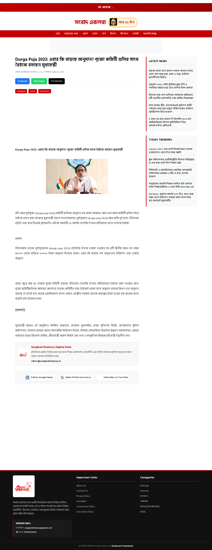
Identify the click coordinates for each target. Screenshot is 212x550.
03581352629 (30, 532)
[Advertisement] (106, 47)
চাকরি (136, 34)
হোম (58, 34)
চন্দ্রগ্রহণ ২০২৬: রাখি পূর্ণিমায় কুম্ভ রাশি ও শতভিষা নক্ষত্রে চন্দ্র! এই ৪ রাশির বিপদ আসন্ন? (171, 86)
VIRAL (143, 512)
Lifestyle (144, 486)
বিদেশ (113, 34)
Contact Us (82, 491)
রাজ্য (94, 34)
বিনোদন (124, 34)
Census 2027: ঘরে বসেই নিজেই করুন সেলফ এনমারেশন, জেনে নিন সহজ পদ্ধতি (170, 151)
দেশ (104, 34)
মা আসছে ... (106, 7)
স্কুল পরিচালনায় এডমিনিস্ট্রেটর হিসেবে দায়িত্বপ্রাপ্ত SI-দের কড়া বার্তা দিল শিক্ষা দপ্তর (171, 161)
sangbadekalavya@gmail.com (38, 528)
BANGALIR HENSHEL (150, 506)
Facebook (22, 81)
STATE (32, 91)
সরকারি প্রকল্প (149, 34)
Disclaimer (81, 501)
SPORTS (144, 496)
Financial (144, 491)
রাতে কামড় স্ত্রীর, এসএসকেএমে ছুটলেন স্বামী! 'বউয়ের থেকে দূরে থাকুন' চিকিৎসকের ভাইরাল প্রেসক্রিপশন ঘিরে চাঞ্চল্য (171, 108)
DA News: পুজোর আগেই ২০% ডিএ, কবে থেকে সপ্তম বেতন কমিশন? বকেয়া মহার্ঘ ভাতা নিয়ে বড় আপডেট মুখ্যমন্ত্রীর (171, 197)
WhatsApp (39, 81)
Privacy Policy (83, 496)
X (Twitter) (56, 81)
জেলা (85, 34)
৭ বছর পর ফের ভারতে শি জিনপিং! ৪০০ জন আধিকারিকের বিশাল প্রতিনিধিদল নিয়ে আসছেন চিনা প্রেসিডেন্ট (170, 122)
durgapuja (21, 91)
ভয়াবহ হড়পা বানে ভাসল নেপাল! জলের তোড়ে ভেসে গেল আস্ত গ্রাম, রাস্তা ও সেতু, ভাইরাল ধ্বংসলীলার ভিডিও (171, 74)
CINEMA (144, 501)
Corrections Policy (86, 506)
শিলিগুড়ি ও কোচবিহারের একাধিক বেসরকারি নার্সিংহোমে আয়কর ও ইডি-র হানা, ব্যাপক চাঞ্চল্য (170, 173)
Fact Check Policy (85, 512)
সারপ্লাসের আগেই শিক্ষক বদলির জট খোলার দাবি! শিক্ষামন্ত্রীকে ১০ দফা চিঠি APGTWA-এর (171, 185)
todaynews (45, 91)
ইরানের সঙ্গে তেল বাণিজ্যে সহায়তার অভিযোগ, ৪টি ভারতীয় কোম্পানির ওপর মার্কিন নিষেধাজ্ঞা (171, 96)
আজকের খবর (71, 34)
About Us (81, 486)
